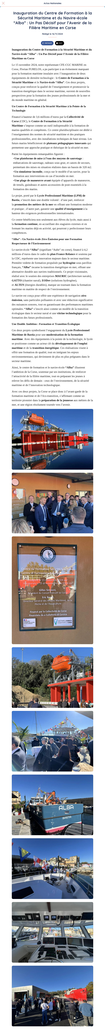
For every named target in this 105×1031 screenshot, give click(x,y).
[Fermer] (3, 3)
